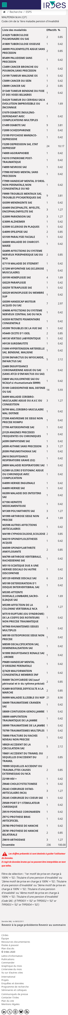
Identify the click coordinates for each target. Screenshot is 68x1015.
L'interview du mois (11, 969)
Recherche (16, 12)
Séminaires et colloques (14, 990)
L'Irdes (4, 935)
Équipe (5, 938)
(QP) (24, 17)
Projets (5, 980)
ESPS (29, 12)
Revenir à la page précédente (20, 925)
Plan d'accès (7, 948)
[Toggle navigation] (4, 5)
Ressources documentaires (15, 941)
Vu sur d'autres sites (12, 972)
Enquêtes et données (12, 983)
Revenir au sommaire (52, 925)
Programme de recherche (15, 986)
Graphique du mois (11, 965)
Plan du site (7, 1000)
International (8, 976)
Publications (7, 959)
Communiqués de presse (14, 994)
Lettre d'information (12, 955)
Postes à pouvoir (10, 945)
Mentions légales (10, 1004)
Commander (8, 962)
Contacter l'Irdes (10, 997)
